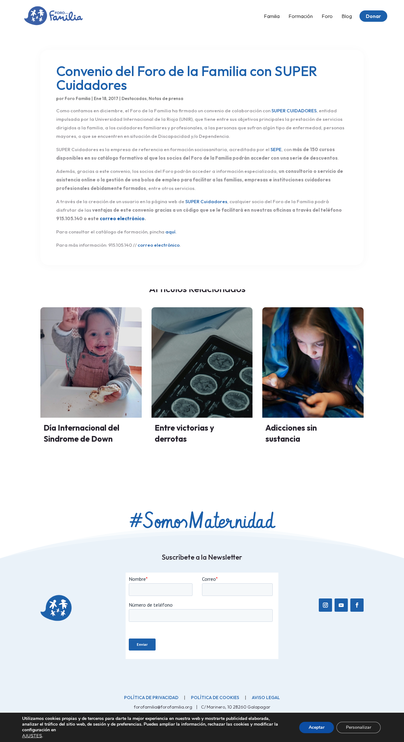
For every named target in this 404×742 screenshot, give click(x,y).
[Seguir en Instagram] (325, 605)
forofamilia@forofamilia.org (163, 707)
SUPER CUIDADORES (294, 111)
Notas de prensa (166, 98)
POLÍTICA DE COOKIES (215, 697)
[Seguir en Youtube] (341, 605)
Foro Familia (78, 98)
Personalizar (358, 727)
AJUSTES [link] (32, 736)
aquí (170, 232)
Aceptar (316, 727)
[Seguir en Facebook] (357, 605)
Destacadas (134, 98)
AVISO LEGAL (266, 697)
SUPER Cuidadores (206, 201)
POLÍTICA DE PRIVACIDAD (151, 697)
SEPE (276, 149)
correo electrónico (122, 218)
